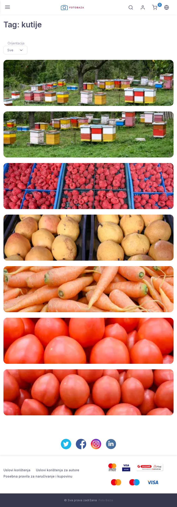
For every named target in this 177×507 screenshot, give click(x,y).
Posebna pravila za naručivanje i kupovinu (37, 476)
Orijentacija (16, 43)
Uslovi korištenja (16, 470)
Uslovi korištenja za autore (57, 470)
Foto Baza (106, 500)
